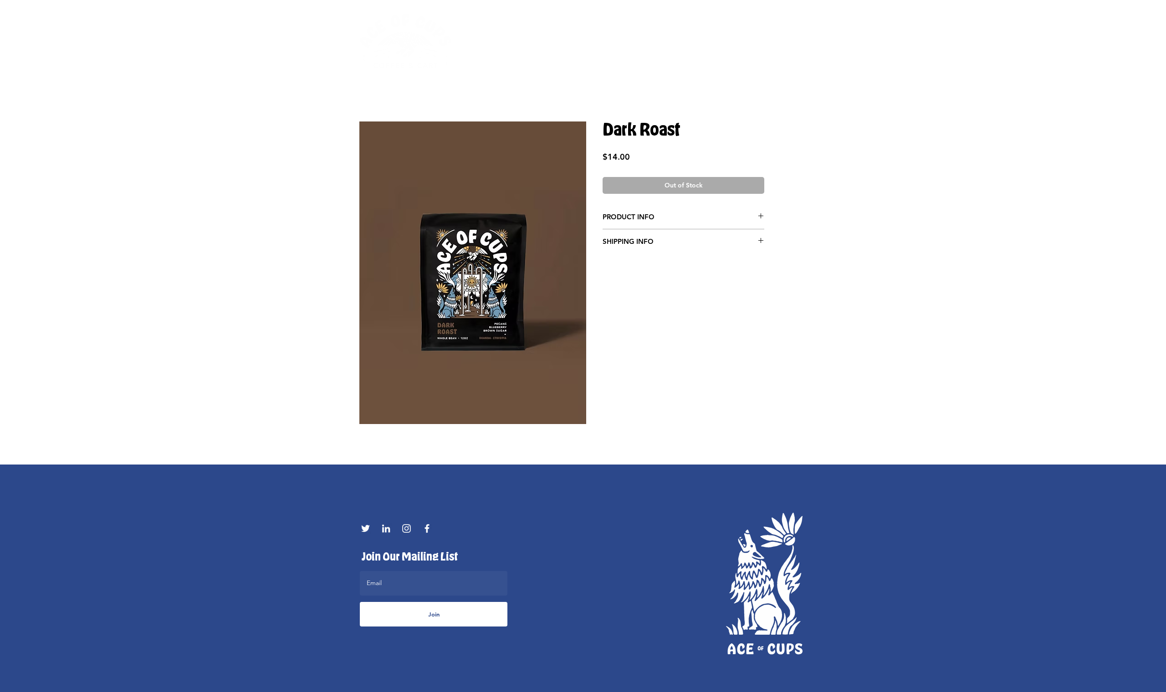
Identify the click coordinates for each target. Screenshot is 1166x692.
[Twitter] (365, 528)
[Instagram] (406, 528)
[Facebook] (427, 528)
